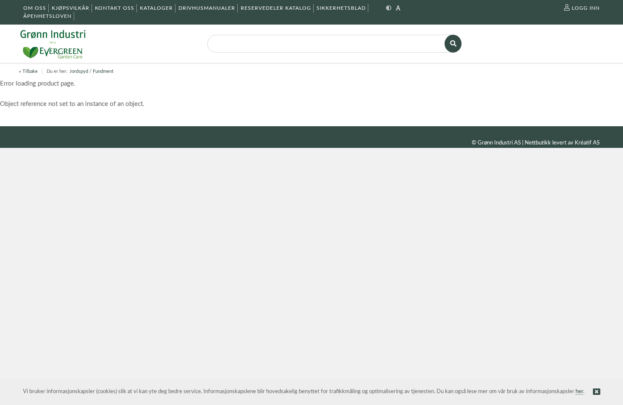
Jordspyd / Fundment (92, 71)
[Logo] (52, 43)
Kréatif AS (587, 143)
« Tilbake (28, 71)
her (579, 391)
